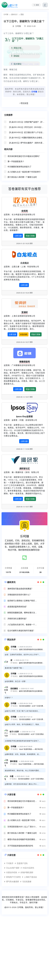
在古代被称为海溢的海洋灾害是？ (21, 630)
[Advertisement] (24, 943)
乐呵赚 (20, 907)
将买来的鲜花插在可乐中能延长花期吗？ (24, 156)
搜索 (37, 5)
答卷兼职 (29, 899)
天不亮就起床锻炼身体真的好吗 (20, 845)
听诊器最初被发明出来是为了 (19, 166)
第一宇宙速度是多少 (16, 161)
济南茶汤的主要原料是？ (17, 618)
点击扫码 (23, 334)
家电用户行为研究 (13, 877)
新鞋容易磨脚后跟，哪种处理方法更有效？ (22, 612)
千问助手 (9, 863)
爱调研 (24, 312)
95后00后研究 (28, 867)
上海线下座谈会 (30, 877)
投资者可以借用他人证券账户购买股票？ (22, 600)
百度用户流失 (22, 863)
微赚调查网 (24, 361)
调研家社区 (24, 468)
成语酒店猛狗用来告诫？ (17, 606)
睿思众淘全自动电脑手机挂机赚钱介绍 (22, 839)
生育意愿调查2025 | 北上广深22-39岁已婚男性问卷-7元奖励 (22, 826)
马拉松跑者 (26, 881)
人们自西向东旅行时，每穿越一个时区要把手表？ (22, 624)
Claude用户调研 (12, 867)
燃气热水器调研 (12, 881)
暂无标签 (24, 103)
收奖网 (24, 210)
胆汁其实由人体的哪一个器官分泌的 (22, 177)
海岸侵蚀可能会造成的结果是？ (20, 588)
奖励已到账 (30, 235)
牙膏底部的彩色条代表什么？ (19, 594)
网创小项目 (30, 897)
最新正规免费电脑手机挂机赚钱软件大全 (33, 649)
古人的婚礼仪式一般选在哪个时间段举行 (24, 171)
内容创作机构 (11, 872)
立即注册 (18, 235)
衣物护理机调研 (26, 872)
